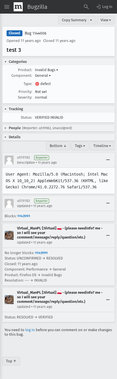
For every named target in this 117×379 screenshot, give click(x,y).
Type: (28, 84)
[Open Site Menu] (6, 6)
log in (30, 330)
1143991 (23, 216)
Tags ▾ (80, 146)
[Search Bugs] (86, 6)
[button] (104, 6)
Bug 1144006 (35, 33)
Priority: (25, 92)
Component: (21, 75)
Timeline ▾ (102, 146)
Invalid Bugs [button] (46, 70)
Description (26, 163)
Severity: (25, 97)
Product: (25, 70)
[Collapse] (107, 160)
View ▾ (106, 20)
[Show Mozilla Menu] (18, 6)
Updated (23, 206)
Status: (26, 117)
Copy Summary (74, 20)
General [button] (43, 75)
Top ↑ (11, 361)
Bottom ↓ (58, 146)
